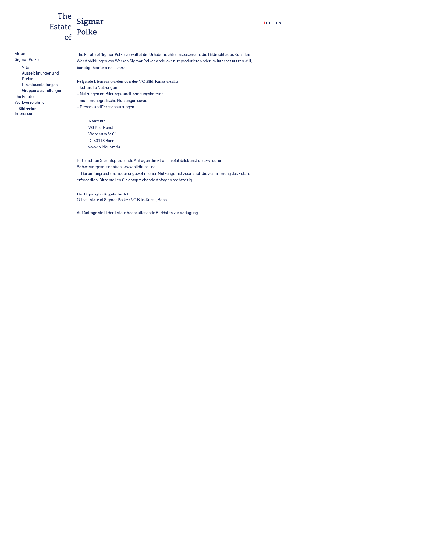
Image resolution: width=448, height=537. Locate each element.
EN (278, 23)
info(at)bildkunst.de (185, 161)
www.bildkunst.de (139, 167)
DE (268, 23)
